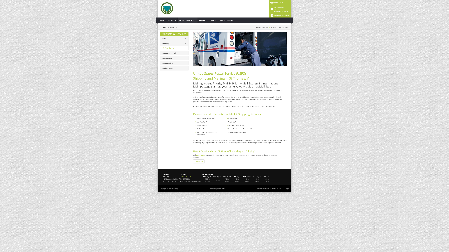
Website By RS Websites (217, 189)
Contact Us (199, 161)
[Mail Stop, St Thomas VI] (167, 8)
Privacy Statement (263, 189)
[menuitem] (162, 20)
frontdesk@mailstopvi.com (191, 181)
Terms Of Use (276, 189)
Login (287, 189)
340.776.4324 (278, 2)
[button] (280, 16)
